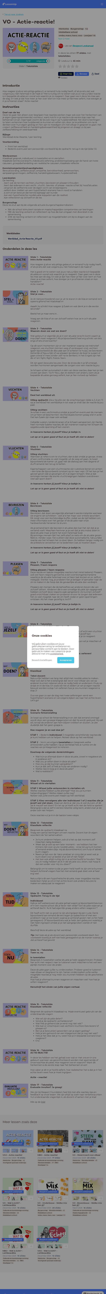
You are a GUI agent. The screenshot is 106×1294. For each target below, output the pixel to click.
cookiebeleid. (56, 654)
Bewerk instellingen (42, 660)
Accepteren (66, 660)
